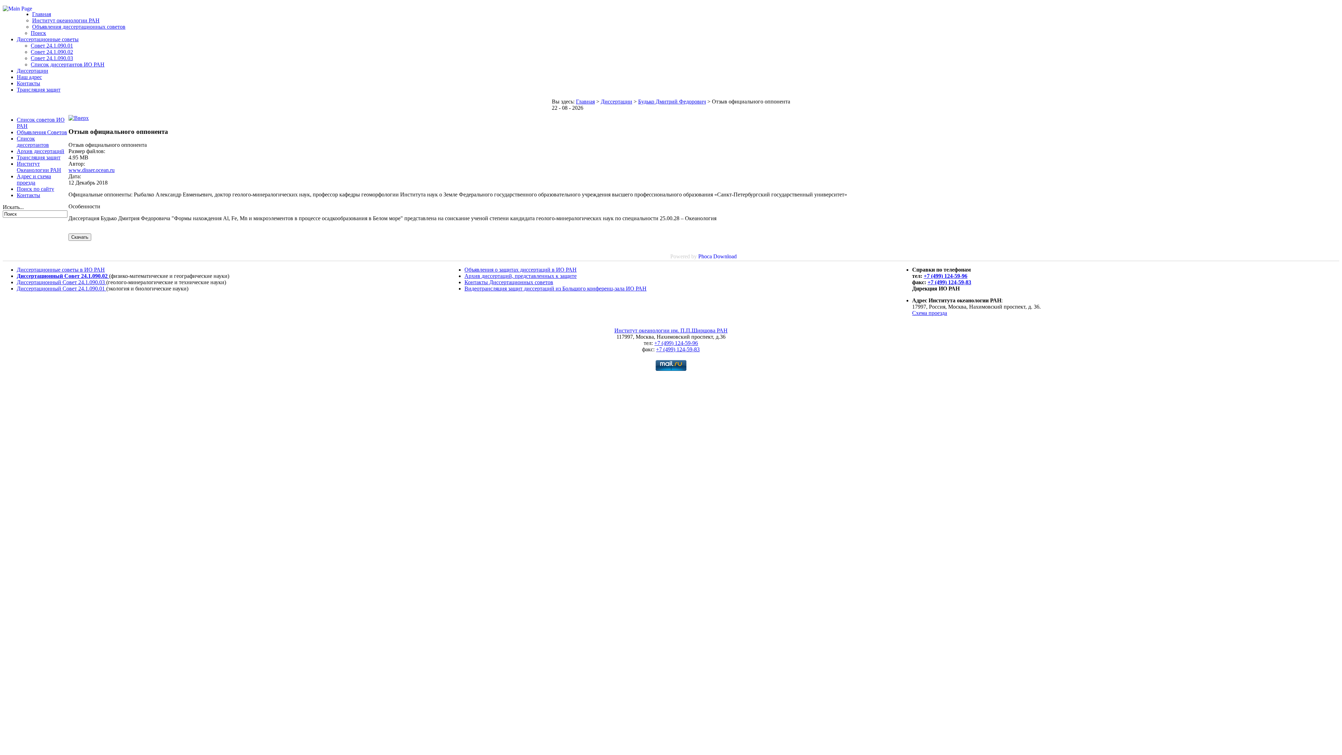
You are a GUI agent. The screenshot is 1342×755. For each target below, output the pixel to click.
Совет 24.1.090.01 (52, 46)
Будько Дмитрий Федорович (672, 102)
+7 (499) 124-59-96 (945, 276)
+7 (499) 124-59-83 (949, 282)
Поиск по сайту (35, 189)
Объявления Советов (42, 132)
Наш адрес (29, 77)
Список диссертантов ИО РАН (67, 64)
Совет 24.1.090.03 (52, 58)
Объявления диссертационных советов (78, 27)
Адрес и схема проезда (34, 179)
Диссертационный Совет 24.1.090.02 (63, 276)
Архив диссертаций (40, 151)
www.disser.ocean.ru (91, 170)
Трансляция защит (38, 90)
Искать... (13, 207)
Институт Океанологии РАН (39, 167)
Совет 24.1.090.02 (52, 52)
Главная (41, 14)
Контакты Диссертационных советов (508, 282)
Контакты (28, 83)
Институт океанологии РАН (66, 20)
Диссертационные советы (48, 39)
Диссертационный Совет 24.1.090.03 (61, 282)
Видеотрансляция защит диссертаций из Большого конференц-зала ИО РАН (555, 289)
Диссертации (32, 71)
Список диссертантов (33, 142)
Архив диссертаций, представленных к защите (520, 276)
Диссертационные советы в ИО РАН (61, 270)
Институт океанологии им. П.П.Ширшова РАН (671, 330)
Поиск (38, 33)
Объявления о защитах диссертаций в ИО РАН (520, 270)
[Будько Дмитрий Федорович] (78, 118)
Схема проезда (929, 313)
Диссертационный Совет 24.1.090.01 (61, 289)
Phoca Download (717, 256)
